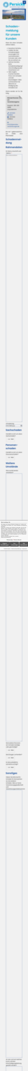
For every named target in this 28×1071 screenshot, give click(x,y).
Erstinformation (7, 548)
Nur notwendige (14, 544)
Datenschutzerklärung (16, 548)
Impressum (24, 548)
